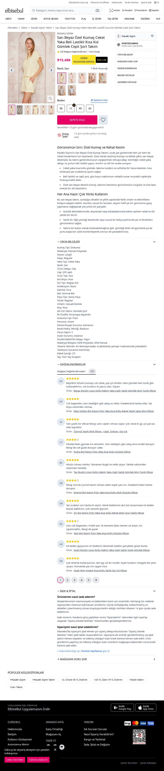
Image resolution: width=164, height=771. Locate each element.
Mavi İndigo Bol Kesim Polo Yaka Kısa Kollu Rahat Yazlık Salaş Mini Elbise (114, 411)
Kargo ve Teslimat (94, 739)
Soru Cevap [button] (94, 52)
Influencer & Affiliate (100, 2)
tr (158, 2)
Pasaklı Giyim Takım (41, 27)
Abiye (8, 18)
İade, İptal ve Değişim (97, 744)
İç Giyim (96, 18)
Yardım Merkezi (132, 2)
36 (61, 108)
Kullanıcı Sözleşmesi (20, 739)
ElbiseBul (13, 27)
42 (89, 108)
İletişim (12, 734)
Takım (21, 18)
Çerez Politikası (148, 762)
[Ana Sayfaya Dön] (14, 10)
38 (70, 108)
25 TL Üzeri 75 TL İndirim (109, 679)
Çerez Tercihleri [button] (129, 762)
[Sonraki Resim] (51, 70)
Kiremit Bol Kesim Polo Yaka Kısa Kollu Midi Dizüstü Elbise (106, 492)
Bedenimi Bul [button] (101, 100)
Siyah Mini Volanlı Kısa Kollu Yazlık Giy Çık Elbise (100, 570)
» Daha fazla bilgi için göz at (83, 650)
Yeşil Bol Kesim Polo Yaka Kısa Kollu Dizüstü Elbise (101, 533)
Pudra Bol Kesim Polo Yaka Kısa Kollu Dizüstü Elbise (102, 451)
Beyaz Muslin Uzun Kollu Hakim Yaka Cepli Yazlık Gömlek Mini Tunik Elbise (115, 390)
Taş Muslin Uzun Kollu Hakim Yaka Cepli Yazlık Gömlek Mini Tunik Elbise (113, 472)
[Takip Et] (152, 36)
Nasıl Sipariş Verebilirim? (99, 734)
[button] (98, 10)
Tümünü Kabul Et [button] (38, 759)
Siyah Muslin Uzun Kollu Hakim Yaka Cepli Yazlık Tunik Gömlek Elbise (112, 550)
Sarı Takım (16, 687)
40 (80, 108)
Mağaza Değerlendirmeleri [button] (75, 371)
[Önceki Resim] (11, 70)
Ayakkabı (129, 18)
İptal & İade (146, 2)
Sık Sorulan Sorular (95, 729)
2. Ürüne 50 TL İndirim (75, 679)
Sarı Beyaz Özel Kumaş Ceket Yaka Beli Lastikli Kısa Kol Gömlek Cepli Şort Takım (97, 27)
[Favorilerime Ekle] (103, 120)
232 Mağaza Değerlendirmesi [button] (73, 52)
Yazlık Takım (137, 679)
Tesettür (70, 18)
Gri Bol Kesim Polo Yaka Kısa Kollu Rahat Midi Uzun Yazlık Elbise (109, 512)
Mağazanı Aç (53, 734)
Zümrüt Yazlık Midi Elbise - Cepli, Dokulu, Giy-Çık (100, 431)
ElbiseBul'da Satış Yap (78, 2)
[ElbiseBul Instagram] (61, 747)
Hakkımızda (117, 2)
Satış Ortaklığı (54, 729)
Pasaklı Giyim (65, 33)
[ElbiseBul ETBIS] (139, 736)
